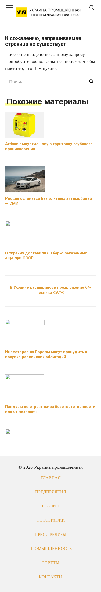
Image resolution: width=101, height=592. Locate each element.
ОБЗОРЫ (50, 506)
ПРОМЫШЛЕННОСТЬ (50, 548)
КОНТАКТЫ (50, 577)
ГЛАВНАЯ (51, 477)
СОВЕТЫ (50, 563)
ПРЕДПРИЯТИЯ (50, 492)
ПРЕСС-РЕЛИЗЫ (50, 534)
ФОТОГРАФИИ (50, 520)
